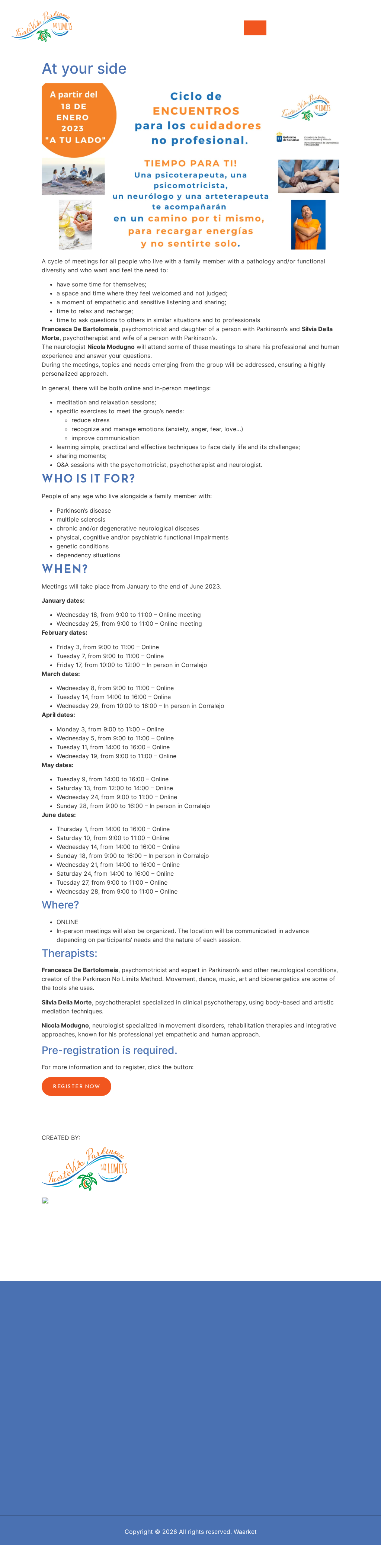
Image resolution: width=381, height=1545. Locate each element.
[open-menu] (255, 27)
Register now (76, 1086)
